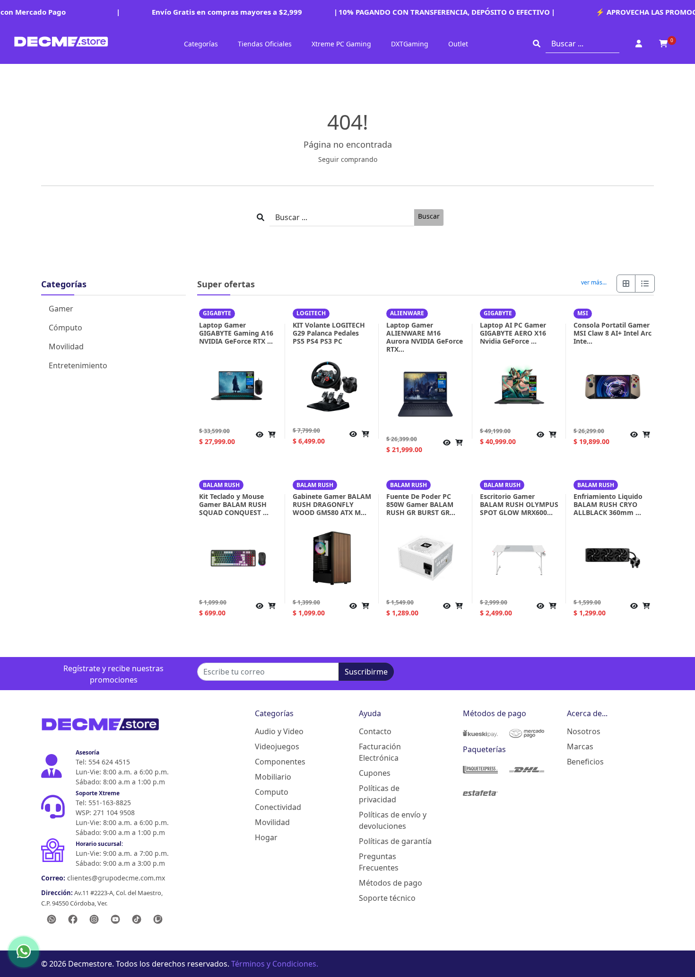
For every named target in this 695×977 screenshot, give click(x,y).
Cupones (375, 773)
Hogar (266, 837)
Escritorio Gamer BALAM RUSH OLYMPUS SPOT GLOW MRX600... (519, 504)
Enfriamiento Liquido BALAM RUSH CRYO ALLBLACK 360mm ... (608, 504)
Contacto (375, 731)
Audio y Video (279, 731)
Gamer (61, 308)
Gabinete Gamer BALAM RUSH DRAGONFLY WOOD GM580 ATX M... (332, 504)
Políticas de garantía (395, 841)
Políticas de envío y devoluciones (392, 820)
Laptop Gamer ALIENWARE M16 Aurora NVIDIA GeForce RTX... (424, 337)
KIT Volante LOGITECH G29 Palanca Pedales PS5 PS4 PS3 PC (329, 333)
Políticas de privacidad (379, 794)
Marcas (580, 746)
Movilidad (66, 346)
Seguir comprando (347, 159)
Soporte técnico (387, 898)
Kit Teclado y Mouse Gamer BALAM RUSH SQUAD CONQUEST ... (234, 504)
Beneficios (585, 761)
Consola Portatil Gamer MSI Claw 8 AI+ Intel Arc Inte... (612, 333)
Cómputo (65, 327)
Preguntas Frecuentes (379, 862)
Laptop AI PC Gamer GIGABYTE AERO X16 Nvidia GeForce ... (513, 333)
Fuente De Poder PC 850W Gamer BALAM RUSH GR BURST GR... (420, 504)
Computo (271, 792)
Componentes (280, 761)
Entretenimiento (78, 365)
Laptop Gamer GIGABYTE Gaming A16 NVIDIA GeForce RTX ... (236, 333)
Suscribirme (366, 671)
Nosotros (583, 731)
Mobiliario (273, 777)
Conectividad (278, 807)
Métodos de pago (390, 883)
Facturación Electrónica (380, 752)
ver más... (594, 282)
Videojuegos (277, 746)
